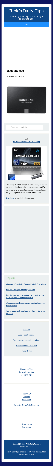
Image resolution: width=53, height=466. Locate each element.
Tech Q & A (26, 394)
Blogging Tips (26, 375)
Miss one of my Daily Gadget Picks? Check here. (26, 284)
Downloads (26, 427)
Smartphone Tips (26, 372)
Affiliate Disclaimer (26, 447)
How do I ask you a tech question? (20, 290)
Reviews (26, 397)
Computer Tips (26, 369)
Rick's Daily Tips (26, 11)
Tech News (26, 399)
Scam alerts (26, 424)
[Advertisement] (26, 239)
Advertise (26, 330)
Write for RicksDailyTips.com (26, 405)
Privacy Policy (26, 351)
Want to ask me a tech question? (26, 340)
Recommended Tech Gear (26, 346)
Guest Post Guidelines (26, 335)
